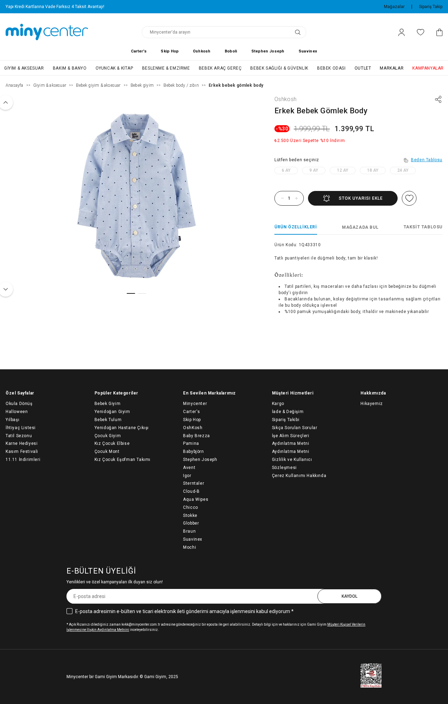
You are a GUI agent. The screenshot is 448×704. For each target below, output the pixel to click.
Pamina (191, 443)
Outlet (363, 68)
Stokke (190, 515)
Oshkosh (202, 51)
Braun (189, 531)
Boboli (231, 51)
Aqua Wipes (195, 499)
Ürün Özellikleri (295, 227)
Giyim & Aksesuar (24, 68)
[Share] (438, 99)
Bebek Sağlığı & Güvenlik (279, 68)
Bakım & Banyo (70, 68)
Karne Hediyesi (21, 443)
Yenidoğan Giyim (112, 411)
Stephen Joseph (268, 51)
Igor (187, 475)
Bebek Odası (331, 68)
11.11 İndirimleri (23, 459)
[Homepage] (47, 32)
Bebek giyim (142, 85)
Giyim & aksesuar (49, 85)
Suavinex (308, 51)
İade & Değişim (287, 411)
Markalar (392, 68)
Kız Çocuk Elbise (112, 443)
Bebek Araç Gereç (220, 68)
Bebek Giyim (107, 403)
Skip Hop (169, 51)
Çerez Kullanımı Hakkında (299, 475)
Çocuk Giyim (107, 435)
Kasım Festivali (22, 451)
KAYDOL (349, 596)
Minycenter (195, 403)
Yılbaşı (12, 419)
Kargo (278, 403)
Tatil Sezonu (19, 435)
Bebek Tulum (108, 419)
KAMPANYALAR (428, 68)
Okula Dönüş (19, 403)
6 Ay (286, 170)
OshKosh (192, 427)
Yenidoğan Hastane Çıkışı (121, 427)
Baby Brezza (196, 435)
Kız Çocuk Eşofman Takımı (122, 459)
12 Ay (342, 170)
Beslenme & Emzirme (166, 68)
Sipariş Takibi (285, 419)
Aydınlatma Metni (290, 451)
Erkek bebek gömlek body (236, 85)
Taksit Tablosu (423, 227)
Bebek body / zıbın (180, 85)
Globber (191, 523)
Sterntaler (193, 483)
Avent (189, 467)
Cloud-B (191, 491)
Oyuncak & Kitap (114, 68)
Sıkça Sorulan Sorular (294, 427)
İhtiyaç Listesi (21, 427)
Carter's (139, 51)
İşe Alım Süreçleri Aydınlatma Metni (290, 439)
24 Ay (402, 170)
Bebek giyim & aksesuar (98, 85)
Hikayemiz (371, 403)
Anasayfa (14, 85)
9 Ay (313, 170)
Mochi (189, 547)
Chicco (190, 507)
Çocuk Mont (107, 451)
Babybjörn (193, 451)
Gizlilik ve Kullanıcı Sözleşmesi (292, 463)
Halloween (17, 411)
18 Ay (372, 170)
